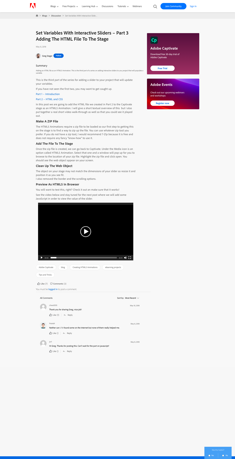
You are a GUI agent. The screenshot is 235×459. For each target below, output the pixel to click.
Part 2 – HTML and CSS (49, 99)
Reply (70, 315)
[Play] (41, 257)
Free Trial (162, 68)
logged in (53, 289)
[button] (85, 231)
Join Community (173, 6)
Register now (162, 103)
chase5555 (53, 305)
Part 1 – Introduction (48, 94)
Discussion (56, 15)
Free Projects (69, 6)
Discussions (107, 6)
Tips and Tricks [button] (45, 274)
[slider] (84, 257)
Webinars (137, 6)
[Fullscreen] (129, 257)
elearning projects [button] (113, 267)
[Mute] (125, 257)
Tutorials (122, 6)
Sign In (193, 6)
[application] (85, 231)
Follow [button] (58, 55)
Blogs (53, 6)
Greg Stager (47, 55)
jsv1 (50, 342)
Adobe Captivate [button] (46, 267)
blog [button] (63, 267)
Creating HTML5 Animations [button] (85, 267)
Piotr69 (52, 323)
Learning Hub (89, 6)
